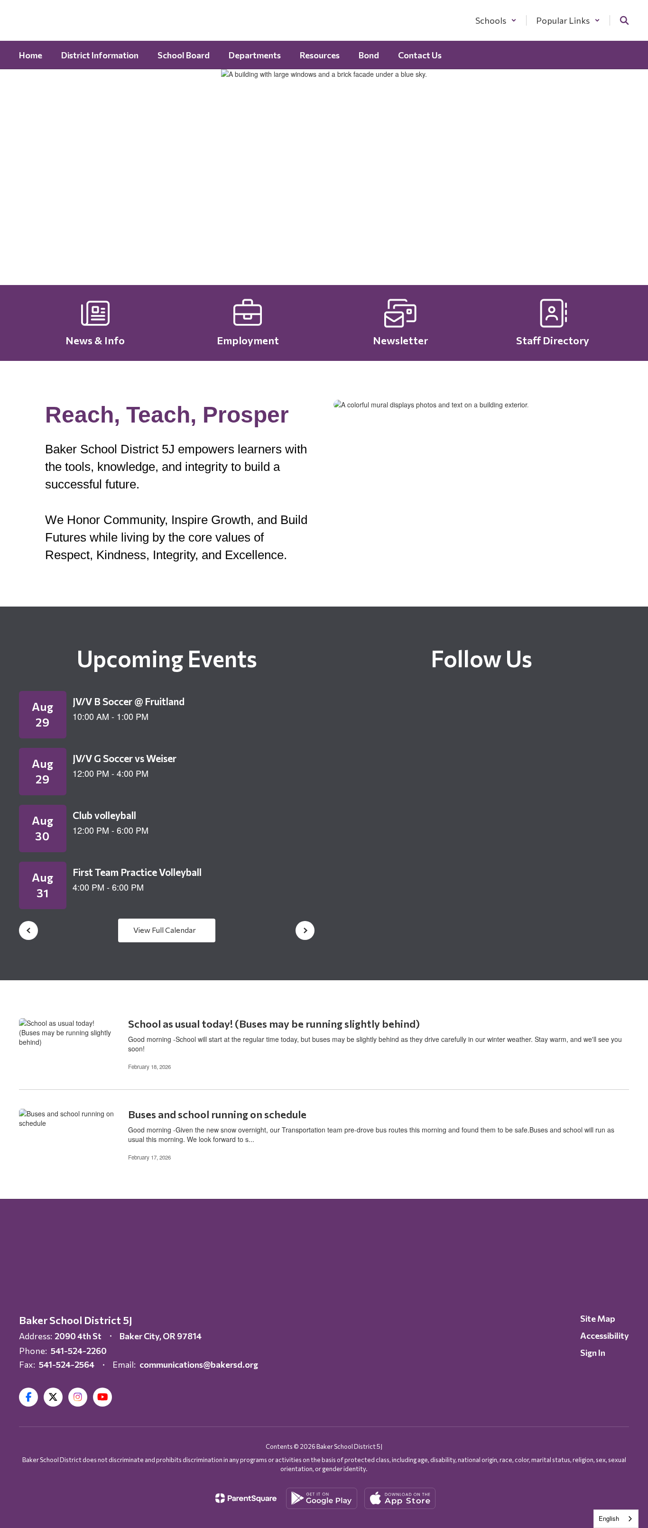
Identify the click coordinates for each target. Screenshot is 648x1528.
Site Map (597, 1318)
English (609, 1518)
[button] (496, 20)
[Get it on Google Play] (321, 1498)
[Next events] (305, 930)
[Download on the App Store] (399, 1498)
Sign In (592, 1352)
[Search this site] (624, 20)
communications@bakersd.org (198, 1364)
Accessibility (604, 1335)
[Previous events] (28, 930)
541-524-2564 (66, 1364)
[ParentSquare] (246, 1498)
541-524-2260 (79, 1350)
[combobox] (616, 1519)
